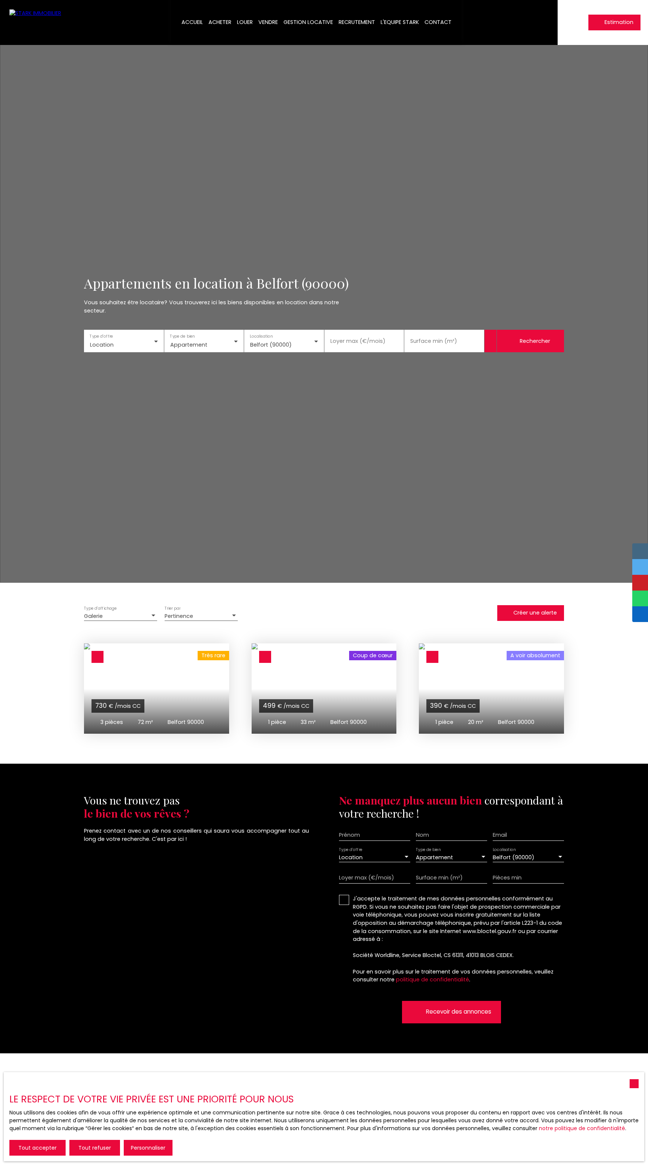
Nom (422, 835)
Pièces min (507, 877)
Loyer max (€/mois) (358, 341)
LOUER (245, 22)
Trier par (172, 608)
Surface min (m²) (433, 341)
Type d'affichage (100, 608)
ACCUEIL (192, 22)
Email (500, 835)
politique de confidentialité (432, 979)
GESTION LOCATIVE (308, 22)
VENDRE (268, 22)
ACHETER (219, 22)
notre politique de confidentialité (582, 1128)
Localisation (261, 336)
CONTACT (438, 22)
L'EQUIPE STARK (400, 22)
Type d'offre (101, 336)
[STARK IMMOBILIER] (37, 22)
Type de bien (182, 336)
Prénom (349, 835)
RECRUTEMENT (357, 22)
